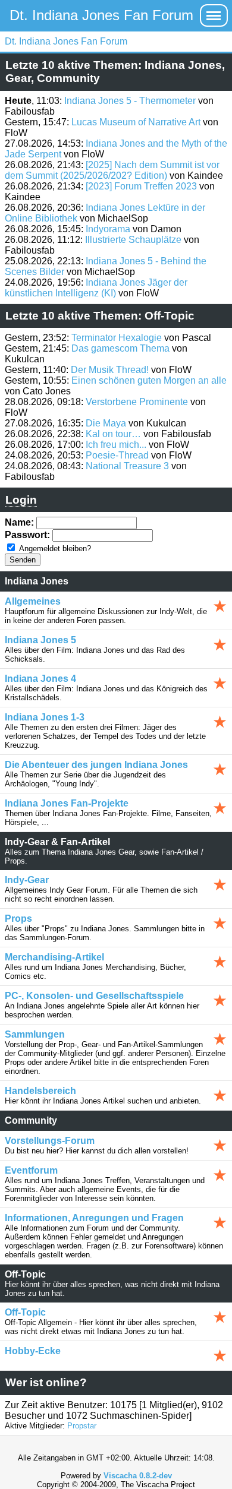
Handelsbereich (40, 1091)
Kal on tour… (113, 434)
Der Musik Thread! (110, 370)
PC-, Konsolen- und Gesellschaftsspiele (94, 996)
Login (21, 500)
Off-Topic (25, 1312)
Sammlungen (35, 1034)
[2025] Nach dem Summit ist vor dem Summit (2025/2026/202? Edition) (112, 170)
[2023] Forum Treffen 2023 (141, 186)
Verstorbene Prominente (137, 402)
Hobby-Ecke (33, 1351)
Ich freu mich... (116, 445)
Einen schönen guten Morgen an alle (149, 380)
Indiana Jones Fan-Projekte (66, 803)
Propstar (81, 1425)
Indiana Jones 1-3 (44, 717)
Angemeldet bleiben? (55, 548)
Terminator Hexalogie (116, 338)
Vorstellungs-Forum (50, 1141)
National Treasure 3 (127, 466)
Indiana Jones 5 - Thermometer (130, 101)
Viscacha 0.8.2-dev (138, 1475)
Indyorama (108, 229)
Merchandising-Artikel (54, 957)
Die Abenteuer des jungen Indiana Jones (96, 765)
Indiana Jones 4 (40, 679)
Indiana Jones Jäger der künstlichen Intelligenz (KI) (96, 287)
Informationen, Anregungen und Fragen (94, 1218)
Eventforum (31, 1170)
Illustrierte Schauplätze (133, 240)
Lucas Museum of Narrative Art (135, 122)
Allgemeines (33, 601)
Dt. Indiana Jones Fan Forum (101, 15)
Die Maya (106, 423)
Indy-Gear (27, 880)
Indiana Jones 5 (40, 640)
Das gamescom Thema (120, 348)
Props (18, 918)
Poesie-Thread (117, 455)
